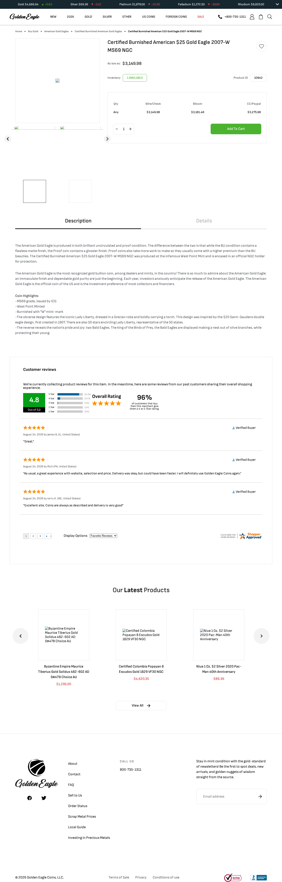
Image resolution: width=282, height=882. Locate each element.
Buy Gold (33, 31)
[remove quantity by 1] (117, 129)
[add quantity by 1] (130, 129)
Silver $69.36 (85, 4)
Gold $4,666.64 (35, 4)
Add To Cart (236, 129)
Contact (74, 774)
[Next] (107, 138)
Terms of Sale (119, 877)
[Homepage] (25, 17)
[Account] (252, 16)
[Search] (269, 16)
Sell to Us (75, 795)
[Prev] (7, 138)
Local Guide (77, 827)
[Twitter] (43, 798)
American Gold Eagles (56, 31)
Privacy (141, 877)
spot (243, 767)
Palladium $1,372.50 (199, 4)
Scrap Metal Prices (82, 817)
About (72, 764)
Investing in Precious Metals (89, 838)
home (18, 31)
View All (137, 705)
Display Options (75, 536)
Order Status (77, 806)
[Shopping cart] (260, 16)
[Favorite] (261, 46)
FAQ (71, 785)
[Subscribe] (260, 796)
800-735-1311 (130, 770)
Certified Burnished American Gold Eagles (98, 31)
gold (247, 761)
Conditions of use (166, 877)
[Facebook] (29, 798)
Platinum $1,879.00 (139, 4)
